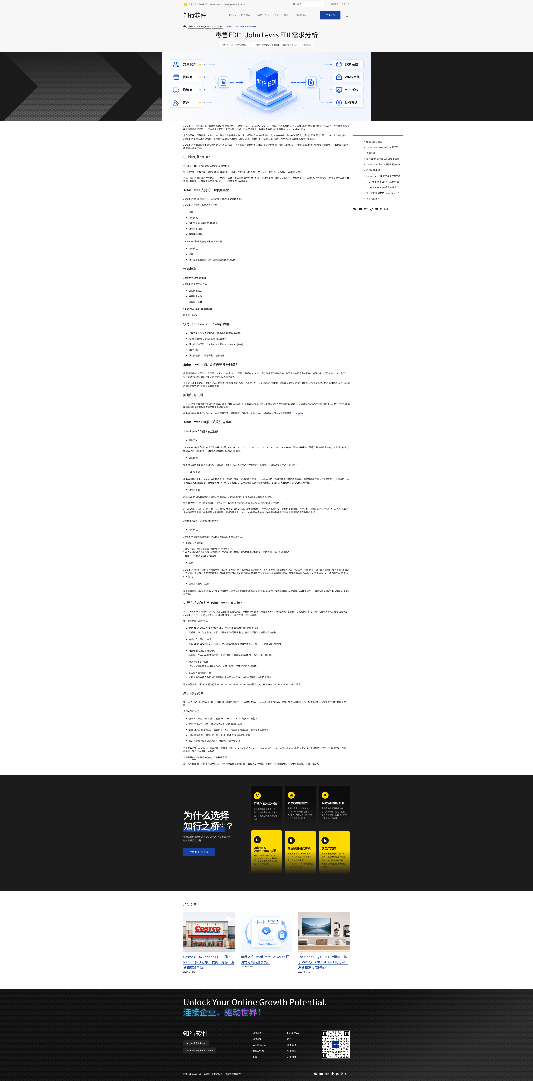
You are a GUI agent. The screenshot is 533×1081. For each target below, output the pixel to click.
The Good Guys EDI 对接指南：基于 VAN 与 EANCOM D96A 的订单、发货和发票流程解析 (323, 962)
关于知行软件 (373, 198)
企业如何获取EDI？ (376, 141)
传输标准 (370, 153)
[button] (185, 943)
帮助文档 (267, 44)
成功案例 (275, 44)
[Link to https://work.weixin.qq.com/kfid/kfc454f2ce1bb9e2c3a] (355, 209)
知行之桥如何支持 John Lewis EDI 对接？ (384, 193)
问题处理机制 (373, 170)
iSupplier (298, 413)
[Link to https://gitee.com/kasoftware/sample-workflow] (376, 209)
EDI (194, 757)
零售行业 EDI (291, 44)
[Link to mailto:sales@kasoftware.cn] (386, 209)
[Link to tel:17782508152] (381, 209)
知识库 (282, 44)
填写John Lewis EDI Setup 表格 (382, 158)
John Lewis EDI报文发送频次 (384, 181)
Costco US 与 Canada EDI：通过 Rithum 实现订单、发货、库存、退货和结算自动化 (208, 962)
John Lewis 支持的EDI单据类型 (382, 147)
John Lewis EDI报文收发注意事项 (383, 176)
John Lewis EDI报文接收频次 (384, 187)
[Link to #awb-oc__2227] (346, 15)
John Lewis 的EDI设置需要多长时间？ (384, 164)
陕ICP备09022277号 (233, 122)
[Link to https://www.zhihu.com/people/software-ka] (366, 209)
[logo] (195, 13)
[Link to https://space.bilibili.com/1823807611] (360, 209)
